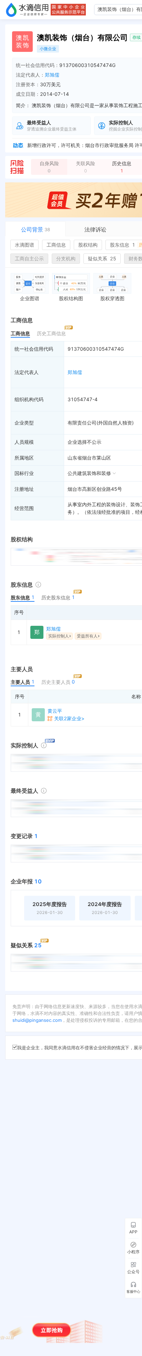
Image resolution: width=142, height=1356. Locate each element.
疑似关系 (102, 258)
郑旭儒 (52, 75)
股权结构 (88, 245)
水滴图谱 (24, 245)
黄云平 (55, 711)
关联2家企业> (69, 718)
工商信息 (56, 245)
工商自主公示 (29, 258)
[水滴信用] (27, 9)
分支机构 (65, 258)
